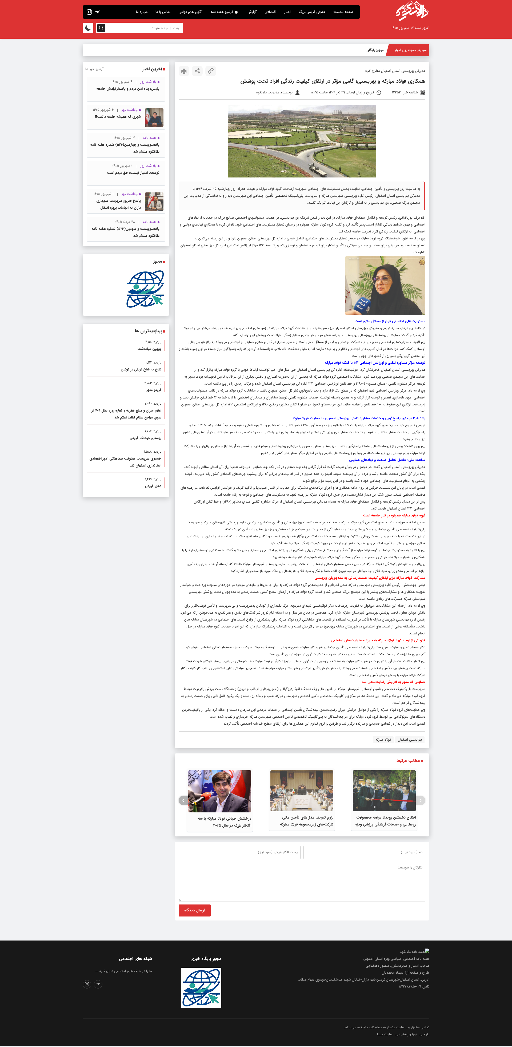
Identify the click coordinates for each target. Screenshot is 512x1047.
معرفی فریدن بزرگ (312, 12)
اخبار (287, 12)
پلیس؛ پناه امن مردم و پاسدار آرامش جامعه (127, 89)
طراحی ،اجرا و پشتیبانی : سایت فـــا (403, 1034)
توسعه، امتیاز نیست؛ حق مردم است (133, 173)
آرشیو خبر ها (94, 69)
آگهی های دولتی (190, 12)
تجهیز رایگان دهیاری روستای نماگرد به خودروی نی (348, 50)
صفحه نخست (343, 12)
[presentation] (420, 800)
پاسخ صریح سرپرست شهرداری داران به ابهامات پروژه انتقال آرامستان (118, 208)
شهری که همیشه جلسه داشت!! (118, 117)
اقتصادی (270, 12)
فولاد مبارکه (383, 739)
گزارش (252, 12)
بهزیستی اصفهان (410, 739)
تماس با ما (162, 12)
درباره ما (141, 12)
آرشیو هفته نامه (221, 12)
